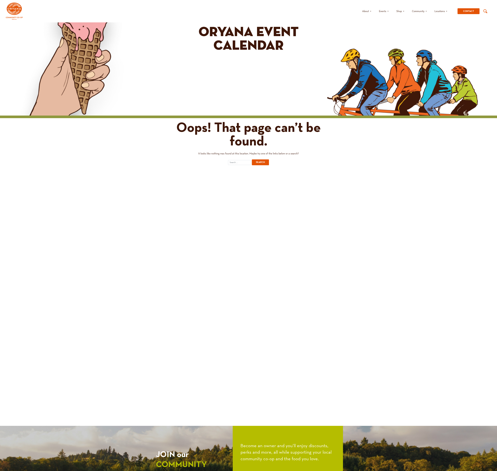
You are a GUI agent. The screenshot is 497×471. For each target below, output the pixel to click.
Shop (399, 11)
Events (382, 11)
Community (418, 11)
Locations (439, 11)
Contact (468, 11)
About (365, 11)
